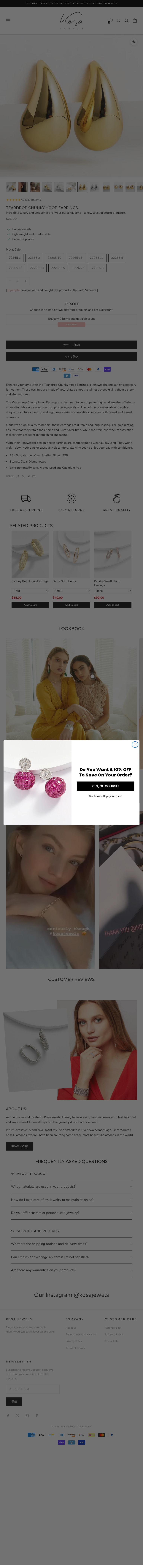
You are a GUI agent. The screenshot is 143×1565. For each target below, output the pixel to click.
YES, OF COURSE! (105, 786)
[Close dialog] (135, 744)
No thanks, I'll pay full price (105, 795)
